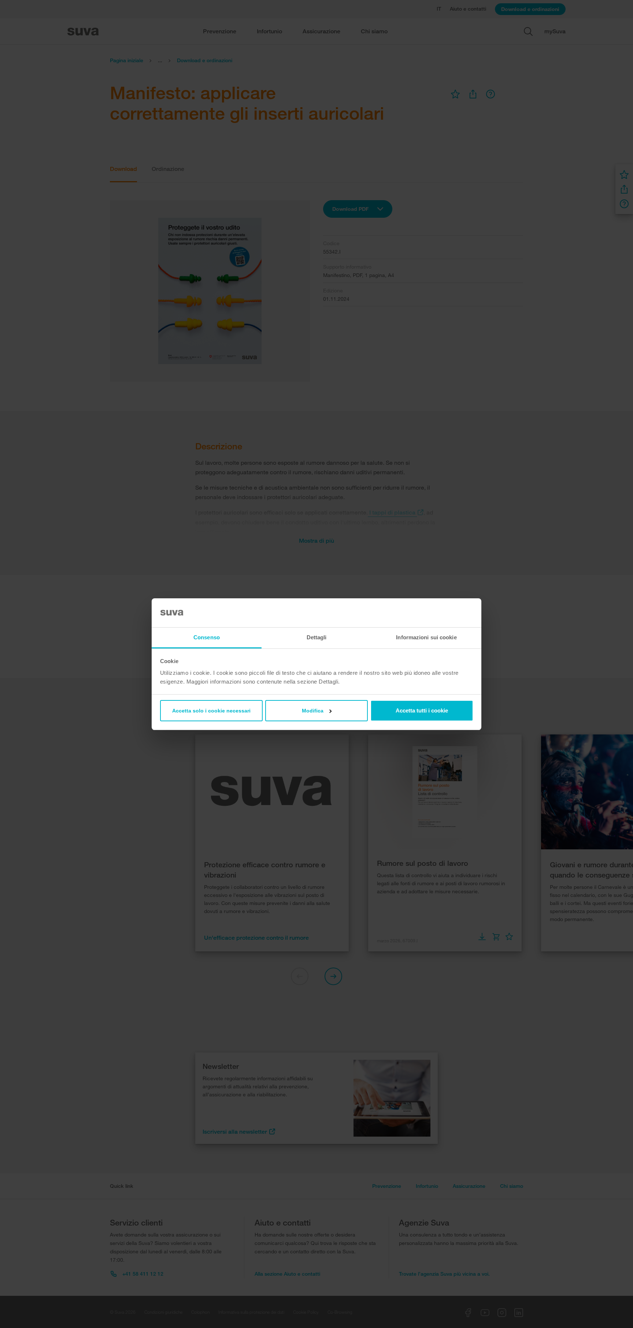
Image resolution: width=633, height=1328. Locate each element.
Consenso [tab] (206, 637)
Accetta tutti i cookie (422, 710)
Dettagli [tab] (317, 637)
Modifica (312, 711)
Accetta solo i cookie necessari (211, 711)
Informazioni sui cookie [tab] (426, 637)
